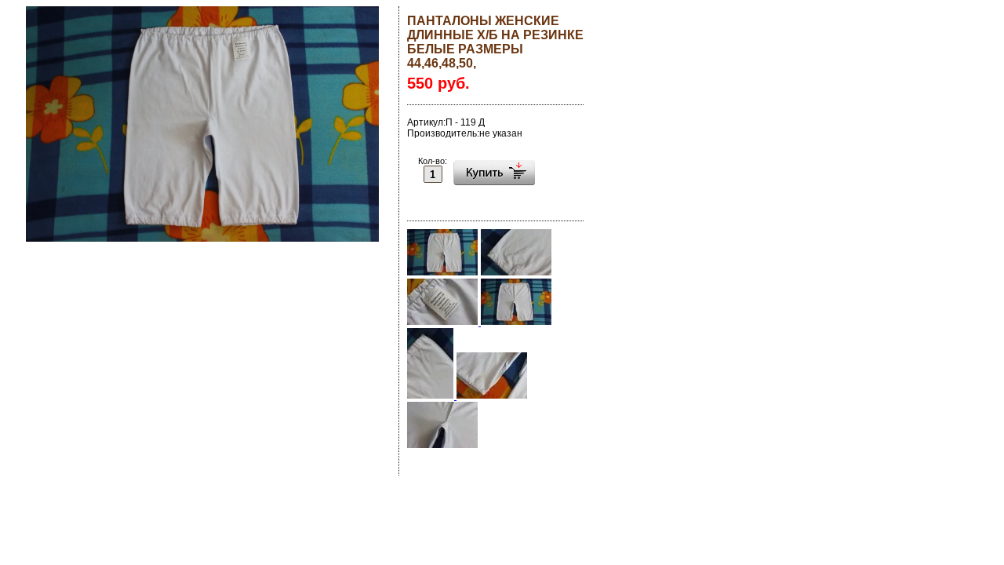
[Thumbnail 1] (442, 273)
